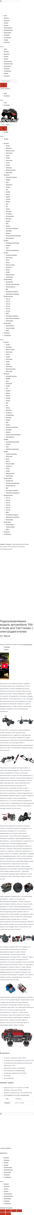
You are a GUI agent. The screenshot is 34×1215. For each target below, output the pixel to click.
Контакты (7, 42)
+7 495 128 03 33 (5, 88)
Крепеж (8, 233)
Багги (7, 260)
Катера (8, 165)
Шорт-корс (9, 153)
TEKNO (8, 196)
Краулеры (9, 148)
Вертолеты (9, 172)
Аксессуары (7, 32)
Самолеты (9, 167)
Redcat (8, 194)
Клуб (5, 15)
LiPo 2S (8, 301)
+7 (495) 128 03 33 (5, 1148)
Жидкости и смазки (12, 228)
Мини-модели (10, 274)
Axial (7, 182)
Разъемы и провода (12, 291)
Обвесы (8, 245)
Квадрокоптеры (10, 170)
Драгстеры (9, 160)
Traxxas (8, 199)
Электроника (8, 27)
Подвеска (9, 213)
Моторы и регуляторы (12, 284)
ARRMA (8, 179)
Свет (7, 247)
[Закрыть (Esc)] (2, 1210)
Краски (8, 226)
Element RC (9, 184)
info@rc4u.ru (3, 1153)
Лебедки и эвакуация (12, 250)
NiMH (7, 313)
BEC (7, 289)
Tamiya (8, 209)
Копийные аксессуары (12, 243)
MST (7, 204)
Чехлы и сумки (10, 328)
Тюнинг (6, 23)
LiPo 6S (8, 311)
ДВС (7, 223)
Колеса (6, 25)
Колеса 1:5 (9, 267)
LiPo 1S (8, 299)
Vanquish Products (11, 177)
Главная (2, 544)
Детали (6, 649)
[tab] (19, 647)
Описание (7, 647)
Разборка (7, 35)
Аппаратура (9, 282)
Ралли (8, 162)
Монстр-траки (10, 150)
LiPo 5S (8, 308)
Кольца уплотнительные (13, 235)
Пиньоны (8, 211)
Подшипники (10, 216)
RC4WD (8, 192)
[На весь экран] (13, 1210)
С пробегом (7, 37)
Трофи (8, 145)
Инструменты (10, 238)
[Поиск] (3, 85)
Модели (6, 18)
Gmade (8, 187)
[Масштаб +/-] (19, 1210)
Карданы (8, 218)
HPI (7, 206)
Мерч (7, 330)
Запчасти (6, 20)
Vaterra (8, 201)
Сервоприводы (10, 286)
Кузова (8, 221)
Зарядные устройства (12, 294)
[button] (17, 46)
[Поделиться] (8, 1210)
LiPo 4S (8, 306)
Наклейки (9, 230)
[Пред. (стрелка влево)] (2, 1213)
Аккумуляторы (8, 30)
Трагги (8, 155)
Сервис (6, 40)
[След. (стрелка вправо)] (8, 1213)
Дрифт (8, 158)
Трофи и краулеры (11, 255)
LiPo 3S (8, 303)
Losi (7, 189)
